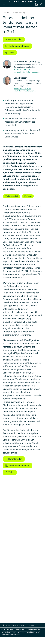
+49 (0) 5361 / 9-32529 (22, 88)
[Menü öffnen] (5, 4)
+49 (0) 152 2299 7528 (22, 70)
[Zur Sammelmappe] (36, 4)
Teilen (11, 52)
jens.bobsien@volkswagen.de (25, 91)
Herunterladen (15, 39)
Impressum (29, 625)
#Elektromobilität (11, 196)
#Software (28, 196)
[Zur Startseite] (22, 1)
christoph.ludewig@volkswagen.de (27, 72)
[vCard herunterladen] (39, 61)
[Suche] (41, 4)
